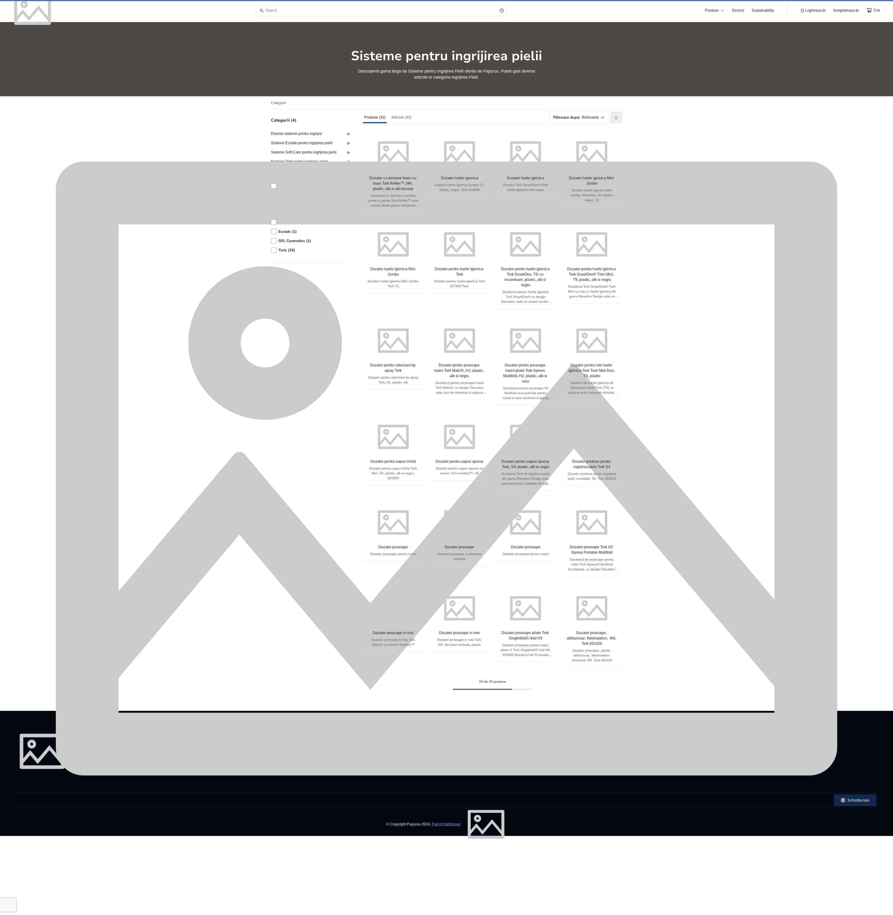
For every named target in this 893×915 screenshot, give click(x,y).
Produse (712, 10)
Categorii (278, 103)
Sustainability (763, 10)
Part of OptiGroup (446, 824)
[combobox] (578, 117)
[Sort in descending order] (616, 117)
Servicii (738, 10)
